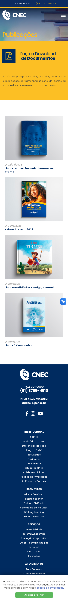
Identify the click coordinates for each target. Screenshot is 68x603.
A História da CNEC (34, 441)
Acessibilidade (22, 3)
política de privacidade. (50, 587)
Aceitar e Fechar (34, 594)
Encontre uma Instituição (34, 542)
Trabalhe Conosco (34, 573)
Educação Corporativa (34, 538)
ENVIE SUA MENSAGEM (34, 399)
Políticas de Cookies (34, 481)
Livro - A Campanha (18, 345)
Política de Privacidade (34, 476)
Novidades (34, 459)
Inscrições (34, 556)
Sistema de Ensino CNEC (34, 507)
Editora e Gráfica (34, 516)
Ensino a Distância (34, 503)
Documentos (34, 463)
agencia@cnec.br (34, 403)
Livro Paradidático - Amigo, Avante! (29, 287)
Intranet (34, 547)
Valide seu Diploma (34, 472)
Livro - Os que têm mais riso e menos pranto (29, 170)
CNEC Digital (34, 551)
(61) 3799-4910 (34, 390)
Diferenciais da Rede (34, 445)
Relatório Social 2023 (19, 229)
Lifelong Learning (34, 512)
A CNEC (34, 437)
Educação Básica (34, 494)
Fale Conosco (34, 569)
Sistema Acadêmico (34, 533)
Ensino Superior (34, 498)
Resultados (34, 454)
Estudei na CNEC (34, 468)
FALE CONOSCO (34, 386)
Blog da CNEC (34, 450)
